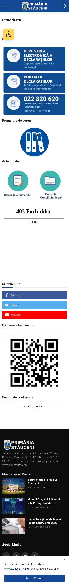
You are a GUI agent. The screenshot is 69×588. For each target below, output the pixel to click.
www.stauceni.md (14, 568)
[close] (64, 559)
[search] (64, 6)
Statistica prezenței (34, 406)
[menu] (4, 6)
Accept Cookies (34, 578)
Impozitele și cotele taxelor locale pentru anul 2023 (45, 521)
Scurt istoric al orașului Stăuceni (42, 481)
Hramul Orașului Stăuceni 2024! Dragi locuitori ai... (44, 501)
